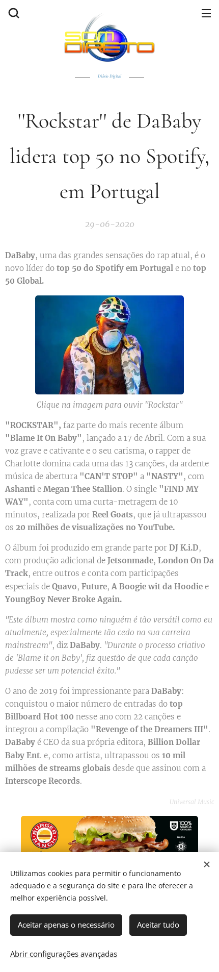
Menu (206, 13)
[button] (13, 13)
